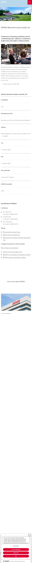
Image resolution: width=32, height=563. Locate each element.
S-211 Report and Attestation (10, 248)
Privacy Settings (16, 549)
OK (16, 556)
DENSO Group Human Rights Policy (12, 252)
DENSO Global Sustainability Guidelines (15, 257)
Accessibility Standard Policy (13, 232)
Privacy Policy (16, 545)
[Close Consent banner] (29, 535)
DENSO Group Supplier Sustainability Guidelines (18, 254)
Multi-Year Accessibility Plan (12, 235)
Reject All (15, 552)
